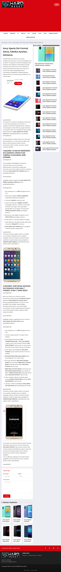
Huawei (5, 33)
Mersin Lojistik (34, 570)
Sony (39, 33)
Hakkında (24, 555)
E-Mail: (19, 474)
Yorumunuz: (6, 479)
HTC (29, 33)
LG (18, 33)
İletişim (40, 555)
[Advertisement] (30, 20)
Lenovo (23, 33)
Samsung (12, 33)
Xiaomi (34, 33)
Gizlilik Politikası (32, 555)
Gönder (7, 496)
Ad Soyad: (6, 474)
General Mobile (53, 33)
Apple (45, 33)
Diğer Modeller (30, 37)
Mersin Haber (27, 570)
